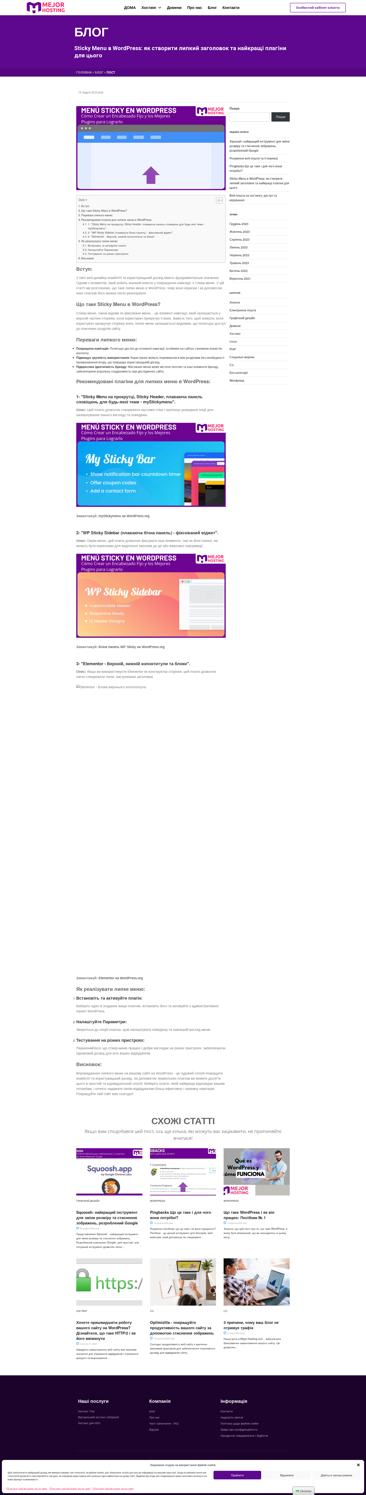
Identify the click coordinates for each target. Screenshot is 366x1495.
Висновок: (87, 258)
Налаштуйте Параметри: (103, 250)
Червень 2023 (239, 255)
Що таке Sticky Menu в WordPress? (104, 210)
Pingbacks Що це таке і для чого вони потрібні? (180, 1214)
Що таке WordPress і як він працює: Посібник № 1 (249, 1214)
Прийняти (237, 1475)
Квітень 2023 (239, 270)
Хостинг (235, 333)
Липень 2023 (239, 247)
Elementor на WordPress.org (121, 978)
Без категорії (239, 372)
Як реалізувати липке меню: (99, 241)
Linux (233, 341)
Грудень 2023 (239, 224)
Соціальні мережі (242, 357)
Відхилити (287, 1475)
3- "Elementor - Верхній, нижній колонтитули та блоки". (122, 236)
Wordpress (237, 380)
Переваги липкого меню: (97, 215)
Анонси (235, 302)
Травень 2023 (239, 263)
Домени (235, 326)
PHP (233, 349)
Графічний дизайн (242, 318)
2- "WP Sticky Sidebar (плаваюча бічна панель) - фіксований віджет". (130, 232)
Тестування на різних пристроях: (108, 254)
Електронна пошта (243, 310)
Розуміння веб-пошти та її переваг (254, 158)
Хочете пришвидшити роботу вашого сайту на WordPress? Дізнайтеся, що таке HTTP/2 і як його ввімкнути (106, 1330)
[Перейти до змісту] (217, 200)
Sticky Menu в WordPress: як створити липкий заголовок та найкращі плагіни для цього (259, 183)
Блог (91, 32)
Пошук (234, 108)
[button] (358, 1465)
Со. (232, 365)
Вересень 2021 (240, 278)
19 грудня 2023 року (90, 92)
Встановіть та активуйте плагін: (107, 245)
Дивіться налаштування (336, 1475)
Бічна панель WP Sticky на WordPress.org (132, 647)
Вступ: (85, 206)
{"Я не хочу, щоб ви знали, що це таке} (26, 1488)
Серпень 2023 (240, 239)
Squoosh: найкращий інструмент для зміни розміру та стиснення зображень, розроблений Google (260, 146)
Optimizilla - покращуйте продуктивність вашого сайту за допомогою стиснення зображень (182, 1328)
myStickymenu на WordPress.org (124, 516)
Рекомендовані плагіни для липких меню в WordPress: (116, 220)
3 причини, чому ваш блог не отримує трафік (251, 1325)
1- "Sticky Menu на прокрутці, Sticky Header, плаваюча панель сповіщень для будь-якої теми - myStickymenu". (146, 226)
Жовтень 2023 (240, 231)
